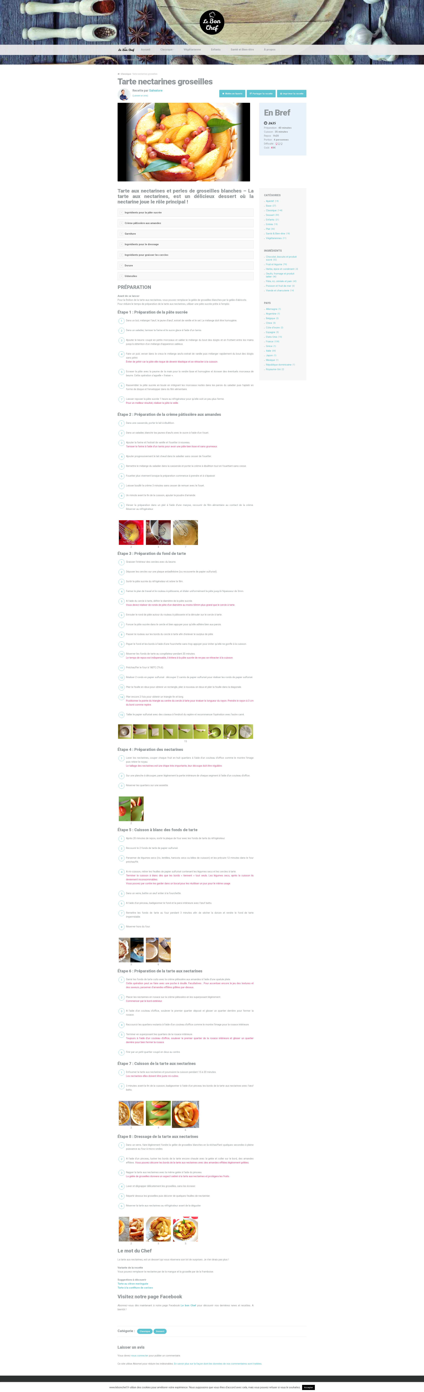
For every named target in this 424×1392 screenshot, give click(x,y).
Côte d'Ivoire (274, 327)
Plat (270, 228)
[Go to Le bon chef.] (119, 74)
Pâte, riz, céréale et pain (281, 281)
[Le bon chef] (212, 22)
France (272, 341)
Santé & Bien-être (278, 233)
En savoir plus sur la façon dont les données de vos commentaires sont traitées (218, 1363)
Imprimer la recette (292, 93)
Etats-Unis (274, 336)
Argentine (273, 313)
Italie (271, 350)
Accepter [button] (308, 1387)
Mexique (272, 360)
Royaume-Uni (275, 369)
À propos (269, 49)
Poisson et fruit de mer (280, 285)
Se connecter (131, 59)
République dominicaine (280, 364)
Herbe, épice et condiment (282, 269)
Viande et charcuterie (280, 290)
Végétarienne (192, 49)
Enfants (216, 49)
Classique (166, 49)
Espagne (272, 332)
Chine (271, 322)
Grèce (271, 346)
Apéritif (272, 201)
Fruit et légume (276, 264)
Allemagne (273, 309)
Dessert (272, 215)
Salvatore (155, 90)
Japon (271, 355)
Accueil (145, 49)
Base (271, 205)
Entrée (272, 224)
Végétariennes (276, 238)
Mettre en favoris (233, 93)
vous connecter (139, 1355)
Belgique (272, 318)
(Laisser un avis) (140, 95)
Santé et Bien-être (242, 49)
